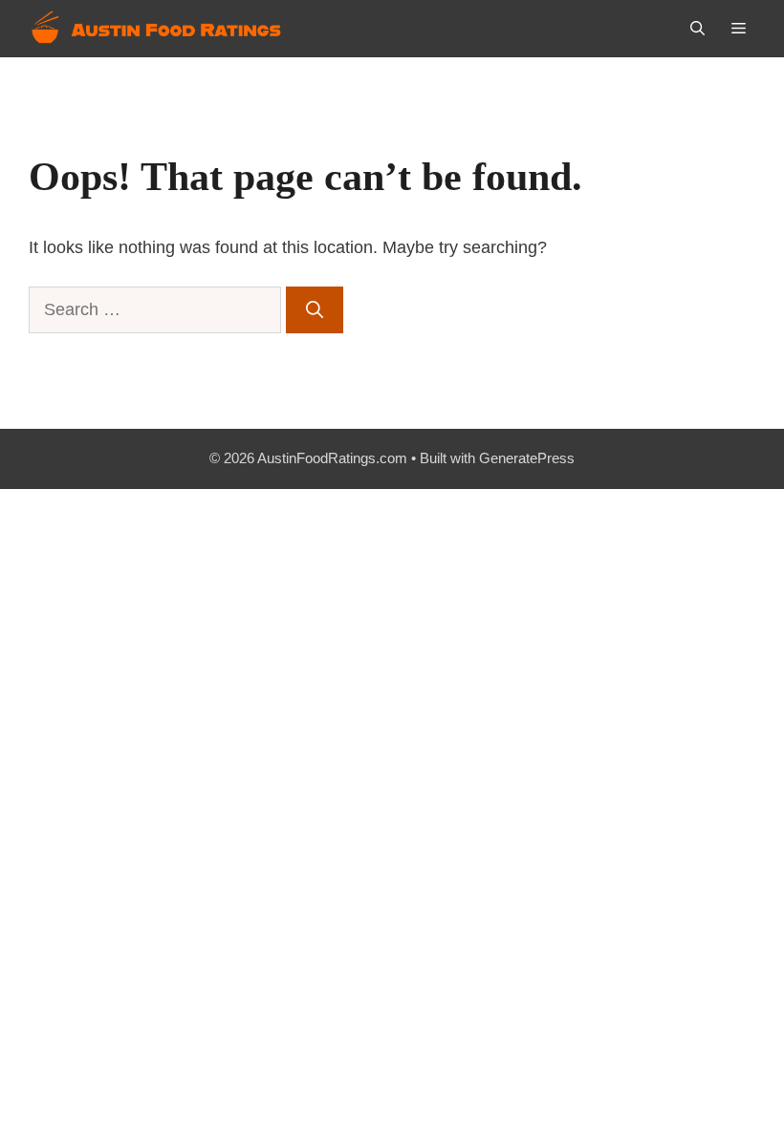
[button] (697, 28)
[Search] (314, 310)
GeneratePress (527, 458)
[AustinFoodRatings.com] (157, 28)
